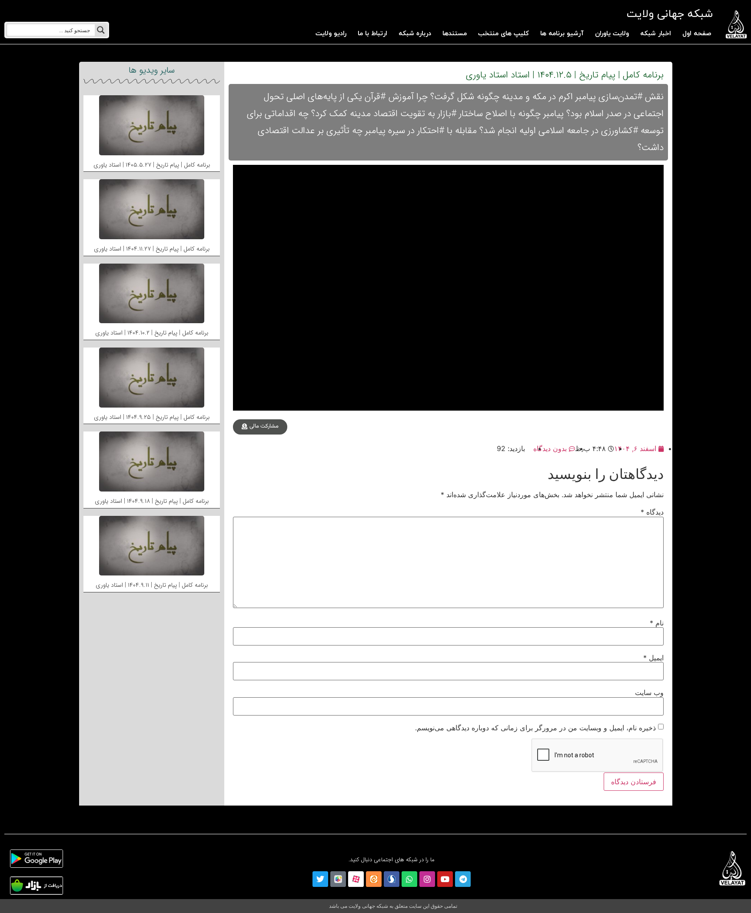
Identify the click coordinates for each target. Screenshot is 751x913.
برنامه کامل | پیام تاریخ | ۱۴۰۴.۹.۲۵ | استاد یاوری (151, 417)
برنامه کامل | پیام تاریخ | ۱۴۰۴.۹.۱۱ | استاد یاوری (152, 585)
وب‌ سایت (649, 692)
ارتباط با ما (372, 33)
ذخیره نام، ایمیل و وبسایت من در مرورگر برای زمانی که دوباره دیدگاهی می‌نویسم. (535, 727)
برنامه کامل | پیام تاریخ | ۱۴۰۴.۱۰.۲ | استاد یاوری (151, 333)
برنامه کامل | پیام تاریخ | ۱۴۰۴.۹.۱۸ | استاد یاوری (152, 501)
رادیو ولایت (331, 33)
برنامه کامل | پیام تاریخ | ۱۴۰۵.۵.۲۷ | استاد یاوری (151, 165)
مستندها (454, 33)
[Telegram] (463, 879)
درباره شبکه (415, 33)
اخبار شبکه (655, 33)
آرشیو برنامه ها (562, 33)
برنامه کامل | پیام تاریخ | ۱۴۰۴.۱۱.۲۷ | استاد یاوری (151, 249)
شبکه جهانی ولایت (669, 14)
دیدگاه (652, 511)
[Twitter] (320, 879)
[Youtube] (445, 879)
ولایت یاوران (612, 33)
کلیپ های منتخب (503, 33)
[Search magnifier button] (101, 30)
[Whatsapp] (409, 879)
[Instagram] (427, 879)
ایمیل (653, 657)
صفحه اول (696, 33)
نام (657, 622)
